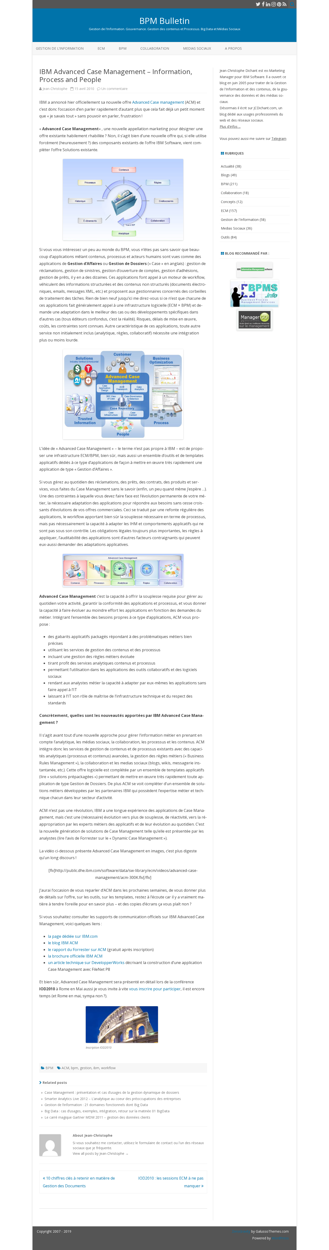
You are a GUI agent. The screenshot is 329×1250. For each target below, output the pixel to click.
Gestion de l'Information (240, 219)
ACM (65, 1068)
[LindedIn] (268, 4)
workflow (108, 1068)
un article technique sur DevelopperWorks (86, 962)
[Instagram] (273, 4)
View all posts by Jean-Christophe (101, 1153)
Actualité (227, 166)
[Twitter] (258, 4)
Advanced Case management (158, 102)
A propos (233, 48)
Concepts (228, 201)
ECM (101, 48)
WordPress (280, 1238)
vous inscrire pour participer (155, 989)
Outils (225, 237)
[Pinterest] (279, 4)
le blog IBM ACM (63, 942)
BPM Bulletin (164, 20)
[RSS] (285, 4)
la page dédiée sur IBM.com (73, 936)
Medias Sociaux (197, 48)
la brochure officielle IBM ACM (75, 956)
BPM (122, 48)
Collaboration (154, 48)
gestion (86, 1068)
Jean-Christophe (55, 88)
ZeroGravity (241, 1231)
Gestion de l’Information (60, 48)
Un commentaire (114, 88)
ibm (96, 1068)
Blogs (225, 175)
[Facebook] (263, 4)
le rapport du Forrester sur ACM (77, 949)
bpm (74, 1068)
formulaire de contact (156, 1143)
